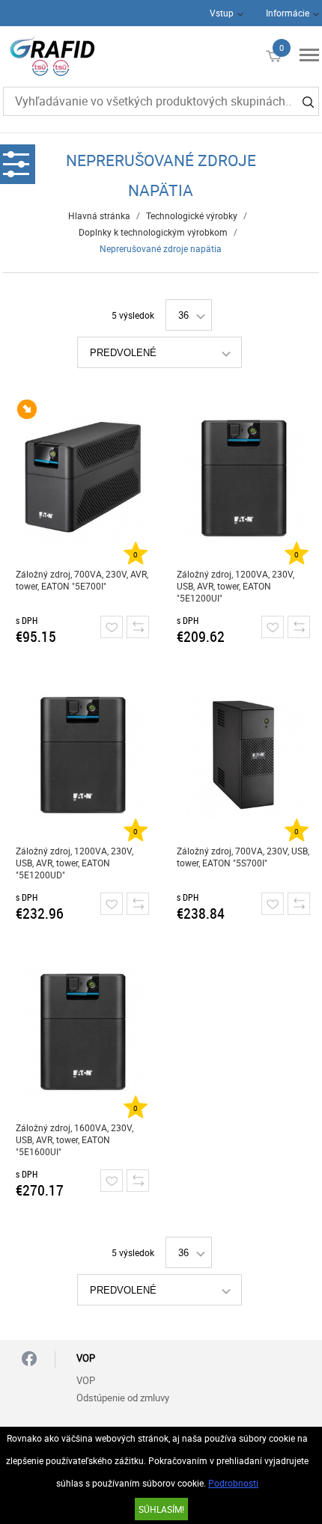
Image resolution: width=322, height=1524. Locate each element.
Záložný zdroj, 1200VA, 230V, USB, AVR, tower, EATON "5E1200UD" (74, 863)
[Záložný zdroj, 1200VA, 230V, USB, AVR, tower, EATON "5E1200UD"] (82, 755)
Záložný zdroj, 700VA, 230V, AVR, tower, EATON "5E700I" (82, 580)
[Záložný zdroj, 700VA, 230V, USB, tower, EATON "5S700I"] (243, 755)
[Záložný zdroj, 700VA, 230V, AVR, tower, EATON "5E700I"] (82, 478)
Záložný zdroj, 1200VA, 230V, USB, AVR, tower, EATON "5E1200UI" (235, 586)
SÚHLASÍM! (161, 1509)
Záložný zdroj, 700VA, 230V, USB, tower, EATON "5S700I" (243, 857)
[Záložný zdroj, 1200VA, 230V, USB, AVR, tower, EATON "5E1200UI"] (243, 478)
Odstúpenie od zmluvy (122, 1397)
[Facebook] (29, 1359)
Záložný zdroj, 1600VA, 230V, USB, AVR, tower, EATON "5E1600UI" (74, 1139)
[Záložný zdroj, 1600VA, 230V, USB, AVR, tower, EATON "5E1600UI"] (82, 1031)
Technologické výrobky (191, 215)
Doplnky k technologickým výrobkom (153, 232)
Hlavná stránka (99, 215)
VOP (85, 1380)
